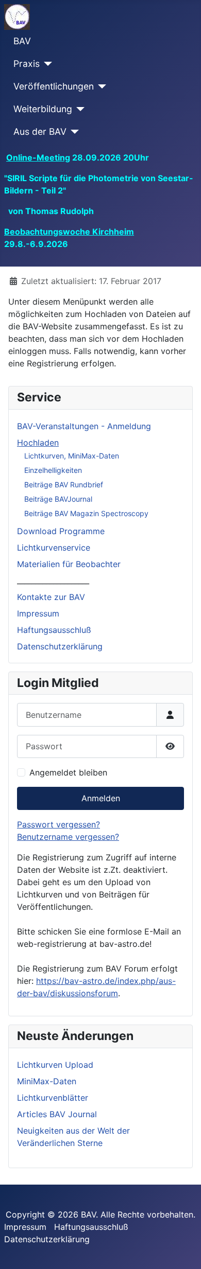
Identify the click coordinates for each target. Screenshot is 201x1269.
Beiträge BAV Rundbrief (63, 484)
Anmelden (100, 798)
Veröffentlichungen (53, 86)
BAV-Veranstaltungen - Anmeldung (84, 426)
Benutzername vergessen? (68, 837)
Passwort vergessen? (58, 824)
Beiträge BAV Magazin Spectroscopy (86, 513)
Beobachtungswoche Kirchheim (69, 231)
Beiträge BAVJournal (58, 499)
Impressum (38, 613)
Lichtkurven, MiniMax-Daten (71, 455)
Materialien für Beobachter (69, 564)
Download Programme (61, 531)
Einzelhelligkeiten (53, 470)
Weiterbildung (42, 108)
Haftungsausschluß (54, 630)
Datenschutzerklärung (60, 646)
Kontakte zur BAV (51, 597)
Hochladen (38, 442)
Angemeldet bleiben (68, 772)
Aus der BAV (39, 131)
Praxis (26, 63)
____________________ (53, 580)
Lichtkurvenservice (53, 547)
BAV (22, 41)
